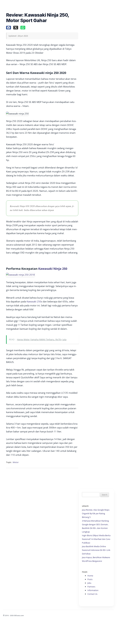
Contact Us (92, 594)
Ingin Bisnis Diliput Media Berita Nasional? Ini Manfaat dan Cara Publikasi (96, 539)
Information (92, 590)
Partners (91, 586)
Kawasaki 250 (34, 301)
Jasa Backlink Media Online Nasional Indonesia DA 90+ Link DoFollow (96, 550)
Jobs (89, 583)
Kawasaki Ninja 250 (52, 269)
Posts (89, 579)
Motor (16, 462)
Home (90, 575)
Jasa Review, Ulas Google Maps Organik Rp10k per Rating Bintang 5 (95, 513)
